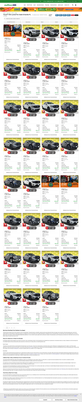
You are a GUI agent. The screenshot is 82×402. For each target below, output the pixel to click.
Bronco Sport (37, 353)
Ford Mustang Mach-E (56, 353)
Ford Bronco (31, 353)
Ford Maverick (16, 348)
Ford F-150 (31, 347)
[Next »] (14, 328)
